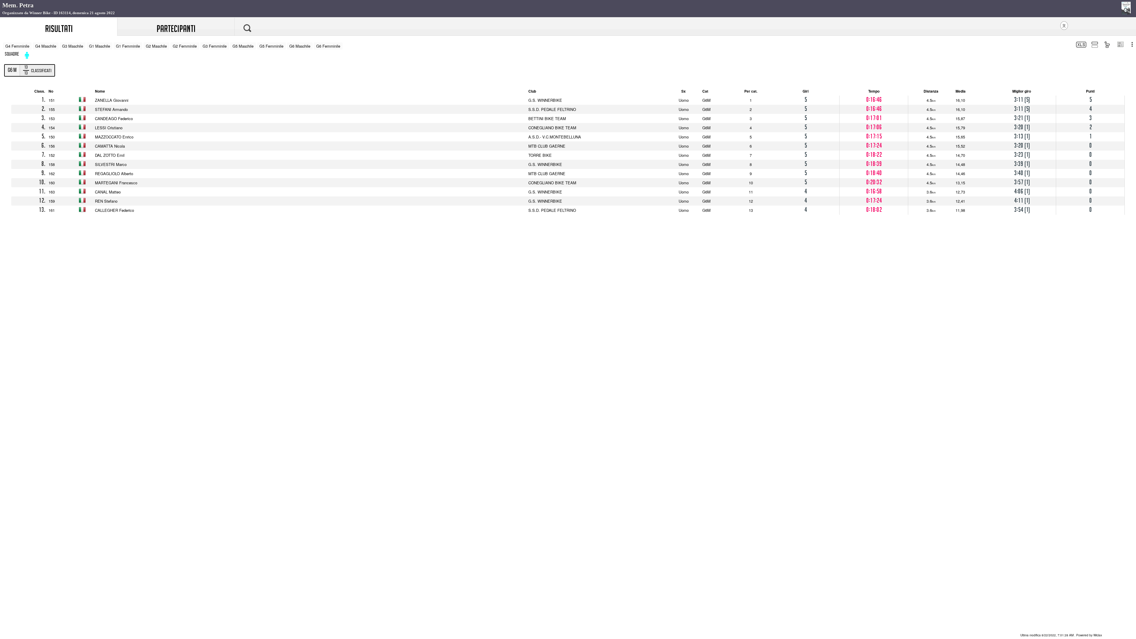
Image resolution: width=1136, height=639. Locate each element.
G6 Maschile (299, 46)
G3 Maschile (72, 46)
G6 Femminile (328, 46)
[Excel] (1080, 45)
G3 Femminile (215, 46)
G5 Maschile (243, 46)
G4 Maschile (45, 46)
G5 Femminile (271, 46)
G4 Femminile (17, 46)
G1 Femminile (128, 46)
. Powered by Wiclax (1061, 635)
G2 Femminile (185, 46)
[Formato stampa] (1120, 45)
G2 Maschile (156, 46)
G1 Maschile (99, 46)
